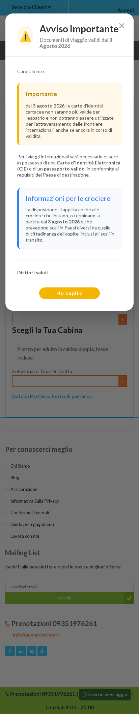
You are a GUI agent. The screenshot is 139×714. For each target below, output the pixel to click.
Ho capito (69, 293)
